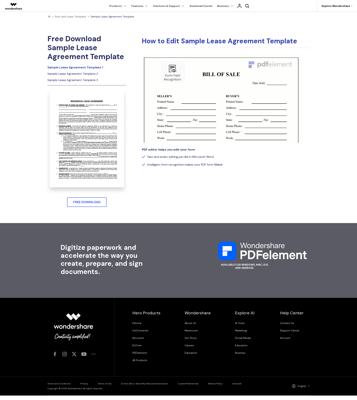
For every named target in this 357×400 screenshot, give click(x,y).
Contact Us (287, 323)
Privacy (84, 383)
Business (240, 352)
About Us (190, 323)
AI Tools (240, 323)
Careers (189, 345)
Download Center (201, 6)
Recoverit (138, 338)
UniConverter (140, 330)
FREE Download (87, 202)
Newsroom (191, 330)
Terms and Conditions (59, 383)
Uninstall (236, 383)
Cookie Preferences (188, 383)
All (49, 16)
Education (191, 352)
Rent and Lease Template (70, 16)
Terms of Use (104, 383)
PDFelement (139, 352)
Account (285, 338)
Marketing (241, 330)
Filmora (136, 323)
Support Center (289, 330)
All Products (139, 360)
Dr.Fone (136, 345)
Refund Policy (215, 383)
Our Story (191, 338)
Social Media (243, 338)
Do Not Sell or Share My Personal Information (144, 383)
